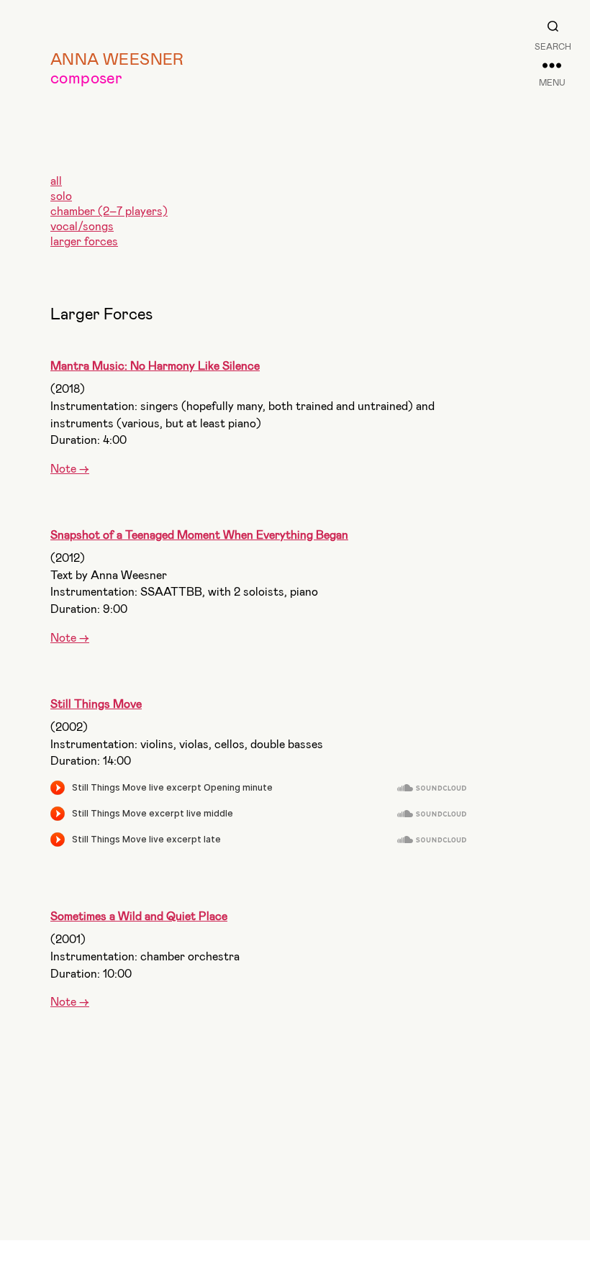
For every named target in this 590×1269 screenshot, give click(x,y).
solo (61, 195)
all (56, 180)
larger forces (84, 240)
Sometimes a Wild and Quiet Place (138, 915)
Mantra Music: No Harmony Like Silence (155, 365)
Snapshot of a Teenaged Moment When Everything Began (199, 534)
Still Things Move (96, 703)
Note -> (69, 468)
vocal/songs (82, 225)
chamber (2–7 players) (109, 210)
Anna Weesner (117, 58)
